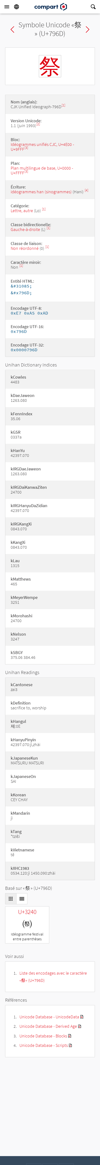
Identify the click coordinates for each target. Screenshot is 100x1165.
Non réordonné (25, 248)
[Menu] (7, 7)
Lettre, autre (22, 210)
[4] (86, 190)
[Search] (93, 7)
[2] (38, 124)
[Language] (16, 7)
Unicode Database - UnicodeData (49, 1017)
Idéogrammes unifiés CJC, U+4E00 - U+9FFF (42, 147)
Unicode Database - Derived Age (48, 1026)
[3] (26, 148)
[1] (63, 105)
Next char (87, 29)
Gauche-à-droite (25, 229)
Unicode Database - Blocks (43, 1036)
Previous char (12, 29)
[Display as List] (21, 898)
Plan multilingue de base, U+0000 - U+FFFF (42, 170)
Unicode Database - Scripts (43, 1045)
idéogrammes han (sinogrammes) (41, 191)
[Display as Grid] (10, 898)
